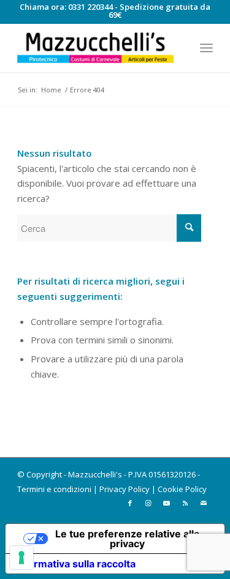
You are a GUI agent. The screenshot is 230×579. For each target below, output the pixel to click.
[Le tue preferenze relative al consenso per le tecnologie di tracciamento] (21, 557)
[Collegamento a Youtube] (167, 503)
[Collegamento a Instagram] (148, 503)
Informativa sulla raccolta (75, 564)
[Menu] (206, 47)
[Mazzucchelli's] (95, 47)
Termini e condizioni (54, 489)
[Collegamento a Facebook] (130, 503)
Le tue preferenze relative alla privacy (127, 539)
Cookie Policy (182, 489)
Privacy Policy (124, 489)
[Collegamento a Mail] (203, 503)
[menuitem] (206, 47)
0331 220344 (90, 6)
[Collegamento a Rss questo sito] (185, 503)
